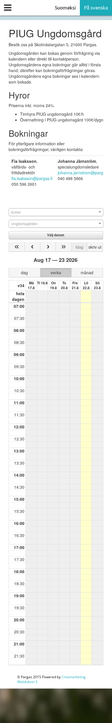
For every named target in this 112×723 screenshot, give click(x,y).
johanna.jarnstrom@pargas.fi (84, 172)
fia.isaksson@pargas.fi (32, 178)
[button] (56, 235)
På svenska (96, 7)
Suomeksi (65, 7)
